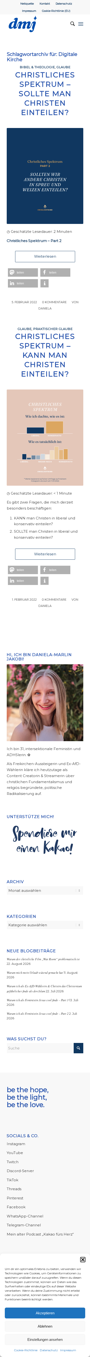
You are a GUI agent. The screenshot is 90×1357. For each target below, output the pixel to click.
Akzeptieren (45, 1313)
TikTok (12, 1180)
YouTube (15, 1152)
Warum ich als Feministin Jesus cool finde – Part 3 (37, 1000)
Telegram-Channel (24, 1225)
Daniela (45, 308)
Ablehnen (45, 1326)
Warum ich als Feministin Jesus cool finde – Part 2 (37, 1013)
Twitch (12, 1162)
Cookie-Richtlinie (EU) (56, 11)
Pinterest (15, 1198)
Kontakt (45, 3)
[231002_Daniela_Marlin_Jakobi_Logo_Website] (37, 24)
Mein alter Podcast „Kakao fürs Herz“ (40, 1234)
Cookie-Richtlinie (25, 1350)
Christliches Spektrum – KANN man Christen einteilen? (45, 355)
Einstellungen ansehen (45, 1339)
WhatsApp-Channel (25, 1216)
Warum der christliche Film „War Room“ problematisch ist (43, 959)
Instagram (16, 1144)
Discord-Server (20, 1171)
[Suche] (70, 24)
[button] (82, 1259)
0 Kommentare (54, 302)
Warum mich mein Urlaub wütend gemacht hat (35, 972)
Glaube (63, 67)
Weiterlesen (45, 256)
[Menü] (80, 24)
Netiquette (27, 3)
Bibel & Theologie (37, 67)
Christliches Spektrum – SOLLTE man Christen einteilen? (45, 93)
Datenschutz (49, 1350)
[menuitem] (27, 3)
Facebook (16, 1207)
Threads (14, 1189)
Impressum (68, 1350)
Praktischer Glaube (52, 329)
